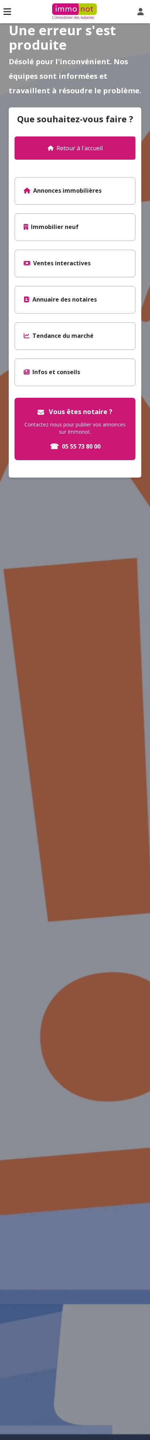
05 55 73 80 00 (75, 446)
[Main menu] (7, 11)
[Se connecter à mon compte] (142, 11)
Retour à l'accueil (79, 148)
